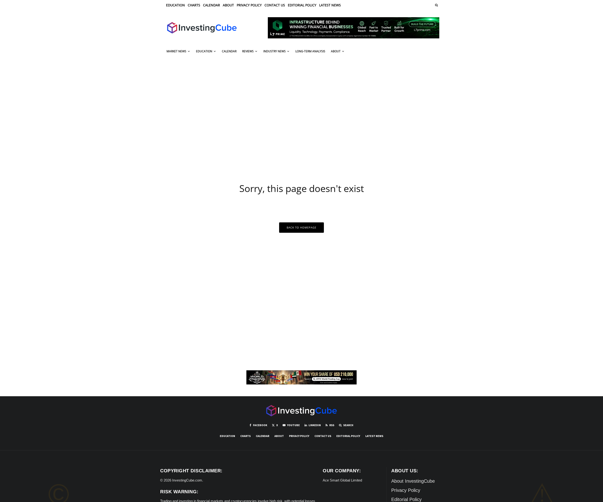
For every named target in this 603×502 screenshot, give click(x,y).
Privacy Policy (249, 5)
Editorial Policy (302, 5)
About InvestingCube (413, 481)
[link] (436, 5)
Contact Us (275, 5)
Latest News (330, 5)
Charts (194, 5)
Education (175, 5)
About (228, 5)
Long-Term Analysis (310, 51)
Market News (176, 51)
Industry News (274, 51)
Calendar (211, 5)
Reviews (248, 51)
